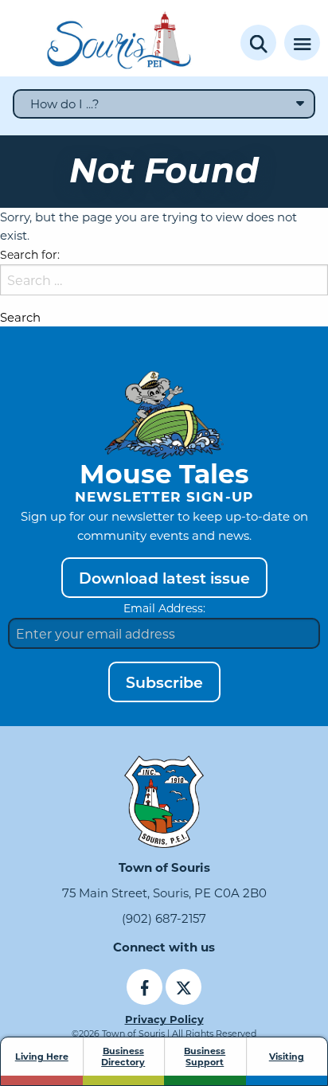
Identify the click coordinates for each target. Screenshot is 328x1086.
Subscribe (164, 682)
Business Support (204, 1056)
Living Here (41, 1056)
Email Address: (164, 607)
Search (20, 317)
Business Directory (123, 1056)
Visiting (286, 1056)
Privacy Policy (164, 1018)
